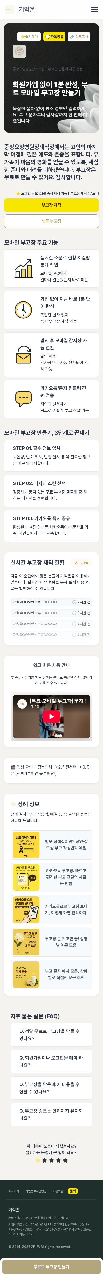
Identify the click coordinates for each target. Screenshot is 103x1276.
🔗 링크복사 (79, 37)
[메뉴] (94, 9)
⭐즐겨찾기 (29, 37)
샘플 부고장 (51, 221)
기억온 (26, 9)
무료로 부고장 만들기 (51, 1266)
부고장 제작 (51, 205)
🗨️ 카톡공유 (54, 37)
